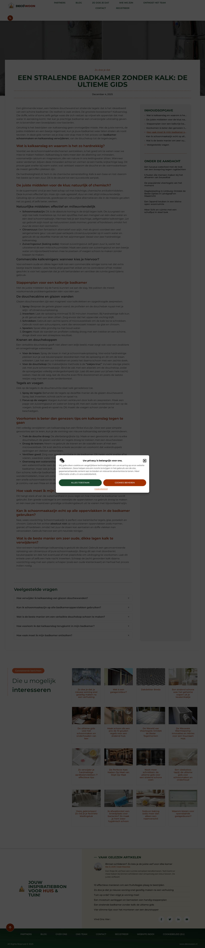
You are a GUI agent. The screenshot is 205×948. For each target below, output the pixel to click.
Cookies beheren (125, 483)
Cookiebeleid (101, 489)
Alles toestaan (80, 483)
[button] (144, 460)
